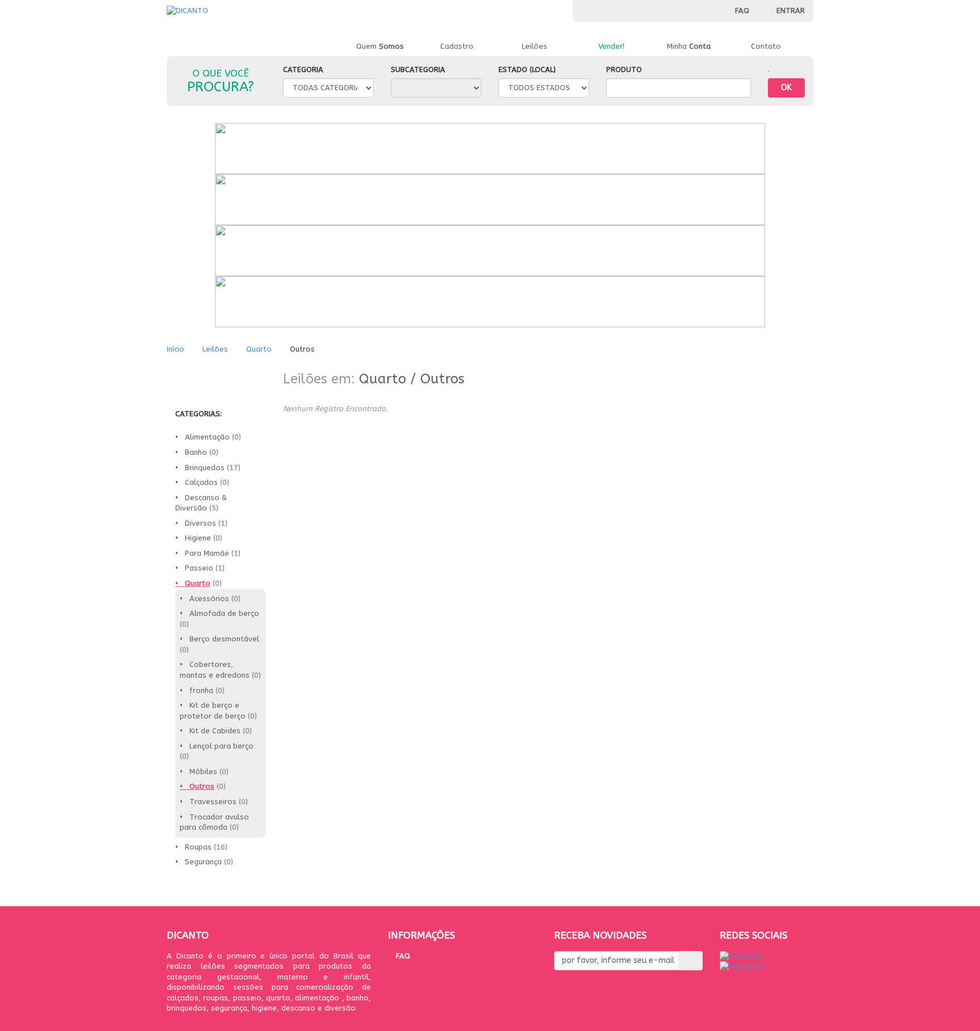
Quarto (259, 349)
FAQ (742, 10)
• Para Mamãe (202, 553)
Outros (442, 379)
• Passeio (194, 568)
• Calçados (196, 482)
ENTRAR (789, 10)
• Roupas (193, 847)
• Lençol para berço (217, 746)
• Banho (191, 452)
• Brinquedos (200, 467)
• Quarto (192, 583)
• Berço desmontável (219, 639)
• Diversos (195, 523)
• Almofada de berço (219, 613)
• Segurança (198, 861)
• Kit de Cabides (210, 730)
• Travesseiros (208, 801)
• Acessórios (204, 598)
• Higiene (193, 538)
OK (786, 87)
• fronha (196, 690)
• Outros (197, 786)
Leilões (216, 349)
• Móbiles (198, 771)
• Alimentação (202, 437)
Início (177, 349)
